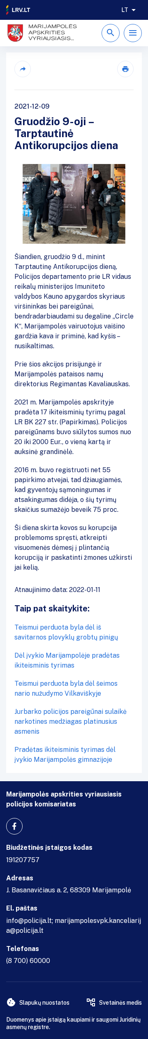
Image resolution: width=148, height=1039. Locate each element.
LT (124, 10)
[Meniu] (133, 33)
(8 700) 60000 (28, 961)
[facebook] (14, 826)
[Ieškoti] (111, 33)
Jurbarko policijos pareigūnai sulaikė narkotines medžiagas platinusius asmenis (70, 721)
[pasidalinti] (22, 69)
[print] (125, 69)
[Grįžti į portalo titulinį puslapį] (18, 10)
